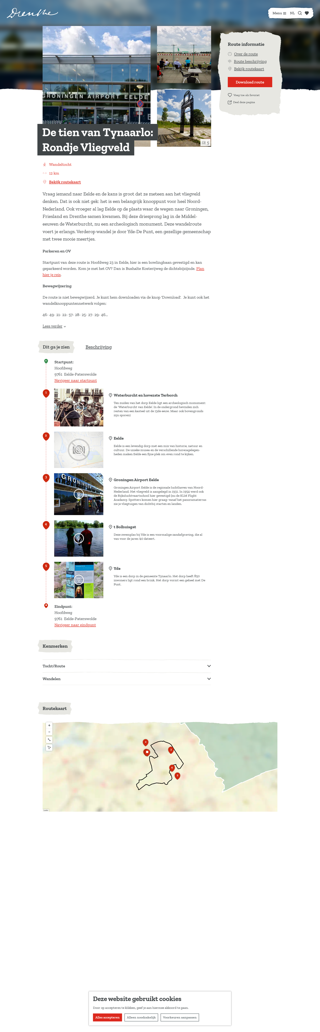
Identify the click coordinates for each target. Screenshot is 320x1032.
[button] (145, 744)
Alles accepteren (107, 1017)
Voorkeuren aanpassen (180, 1017)
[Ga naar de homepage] (32, 13)
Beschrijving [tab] (99, 347)
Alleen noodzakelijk (141, 1017)
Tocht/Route (54, 665)
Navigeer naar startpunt (75, 380)
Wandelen (52, 678)
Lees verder (52, 325)
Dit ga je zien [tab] (56, 347)
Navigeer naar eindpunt (75, 624)
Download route (250, 82)
